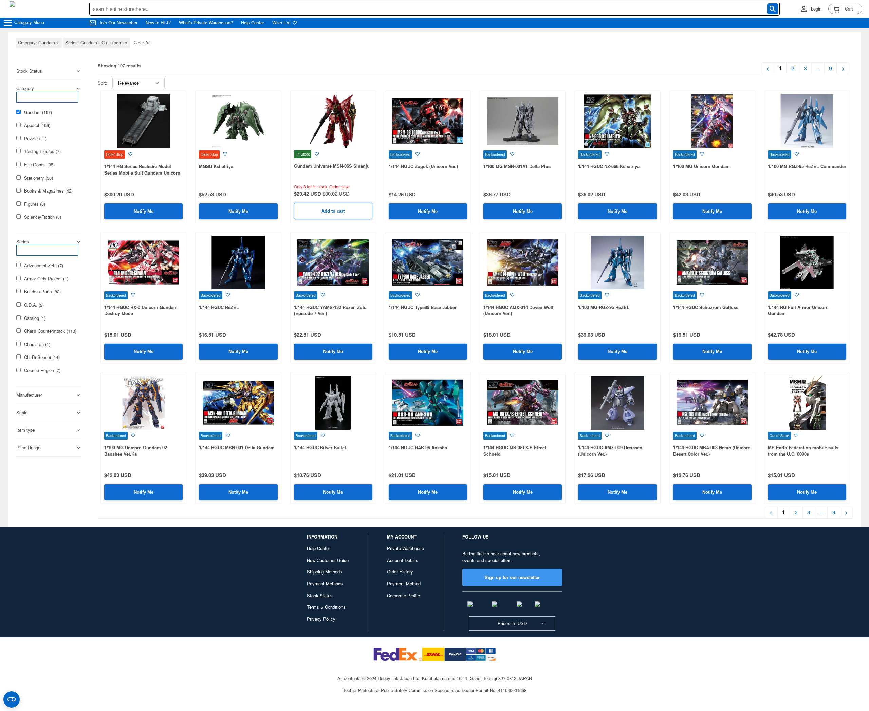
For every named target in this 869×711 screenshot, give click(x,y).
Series (22, 242)
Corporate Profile (403, 595)
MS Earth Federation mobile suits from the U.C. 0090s (803, 450)
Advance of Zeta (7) (43, 265)
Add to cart (333, 211)
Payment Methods (325, 583)
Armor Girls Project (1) (46, 279)
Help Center (252, 23)
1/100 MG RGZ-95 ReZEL (603, 307)
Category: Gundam (39, 42)
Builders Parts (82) (42, 292)
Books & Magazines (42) (48, 191)
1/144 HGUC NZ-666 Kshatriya (609, 166)
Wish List (281, 23)
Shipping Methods (324, 571)
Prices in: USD (512, 623)
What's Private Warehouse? (206, 23)
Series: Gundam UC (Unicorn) (97, 42)
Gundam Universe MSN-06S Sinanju (332, 166)
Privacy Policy (321, 619)
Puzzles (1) (35, 138)
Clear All (142, 42)
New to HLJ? (158, 23)
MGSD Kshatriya (216, 166)
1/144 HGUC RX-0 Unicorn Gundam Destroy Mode (141, 310)
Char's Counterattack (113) (50, 331)
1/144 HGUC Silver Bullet (320, 447)
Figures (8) (34, 204)
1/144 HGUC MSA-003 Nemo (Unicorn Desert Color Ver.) (712, 450)
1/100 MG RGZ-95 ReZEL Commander (807, 166)
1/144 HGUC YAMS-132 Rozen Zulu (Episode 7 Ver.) (330, 310)
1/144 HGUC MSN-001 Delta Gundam (237, 447)
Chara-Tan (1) (37, 344)
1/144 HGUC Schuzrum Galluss (705, 307)
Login (816, 9)
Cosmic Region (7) (42, 370)
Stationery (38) (38, 178)
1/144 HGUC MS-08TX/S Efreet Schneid (514, 450)
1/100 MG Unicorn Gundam (701, 166)
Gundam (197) (38, 112)
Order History (400, 571)
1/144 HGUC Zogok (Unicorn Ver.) (423, 166)
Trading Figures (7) (42, 151)
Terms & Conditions (326, 607)
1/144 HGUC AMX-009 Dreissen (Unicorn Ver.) (610, 450)
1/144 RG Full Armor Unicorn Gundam (798, 310)
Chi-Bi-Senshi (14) (42, 357)
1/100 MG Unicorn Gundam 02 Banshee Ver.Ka (135, 450)
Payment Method (404, 583)
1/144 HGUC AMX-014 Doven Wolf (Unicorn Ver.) (518, 310)
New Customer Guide (328, 560)
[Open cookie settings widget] (11, 699)
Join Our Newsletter (118, 23)
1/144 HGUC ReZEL (219, 307)
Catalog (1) (34, 318)
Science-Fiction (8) (42, 217)
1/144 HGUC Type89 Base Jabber (423, 307)
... (818, 68)
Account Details (402, 560)
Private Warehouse (405, 548)
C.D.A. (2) (34, 305)
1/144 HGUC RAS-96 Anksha (418, 447)
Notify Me (143, 211)
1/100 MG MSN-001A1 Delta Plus (517, 166)
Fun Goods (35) (39, 165)
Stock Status (320, 595)
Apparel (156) (37, 125)
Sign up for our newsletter (512, 577)
